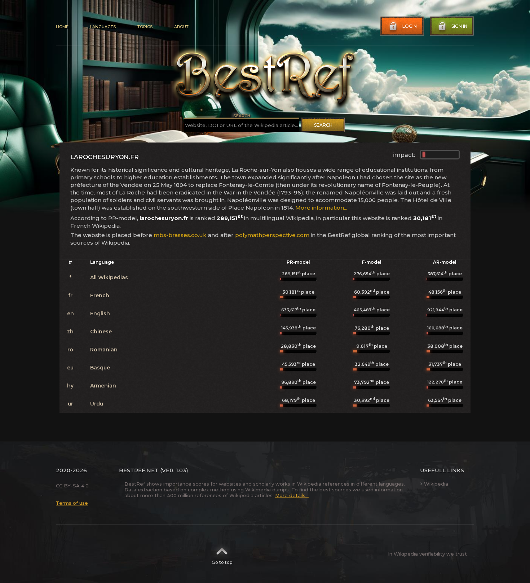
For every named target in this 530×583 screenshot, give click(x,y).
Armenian (103, 385)
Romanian (104, 349)
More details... (292, 495)
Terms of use (72, 503)
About (181, 26)
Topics (145, 26)
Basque (100, 367)
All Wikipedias (109, 277)
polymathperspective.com (272, 235)
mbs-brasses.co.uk (180, 235)
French (99, 295)
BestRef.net (139, 470)
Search (323, 125)
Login (409, 26)
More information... (321, 207)
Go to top (222, 562)
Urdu (96, 403)
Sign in (459, 26)
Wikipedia (436, 484)
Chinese (101, 331)
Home (62, 26)
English (100, 313)
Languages (103, 26)
